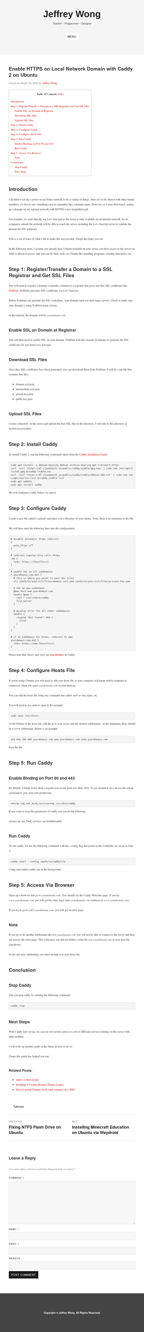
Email (14, 1243)
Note (17, 157)
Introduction (17, 101)
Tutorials (18, 1106)
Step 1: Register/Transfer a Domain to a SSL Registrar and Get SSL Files (50, 106)
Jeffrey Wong (72, 14)
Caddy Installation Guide (93, 454)
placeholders (57, 654)
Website (15, 1258)
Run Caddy (21, 148)
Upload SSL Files (24, 120)
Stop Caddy (21, 167)
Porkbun (13, 290)
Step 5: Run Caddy (21, 139)
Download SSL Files (26, 115)
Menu (72, 36)
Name (13, 1229)
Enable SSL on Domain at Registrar (34, 110)
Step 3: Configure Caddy (24, 129)
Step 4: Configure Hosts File (26, 134)
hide (60, 94)
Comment (16, 1177)
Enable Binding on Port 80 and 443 (34, 143)
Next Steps (20, 171)
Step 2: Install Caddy (22, 125)
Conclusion (17, 162)
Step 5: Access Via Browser (26, 153)
